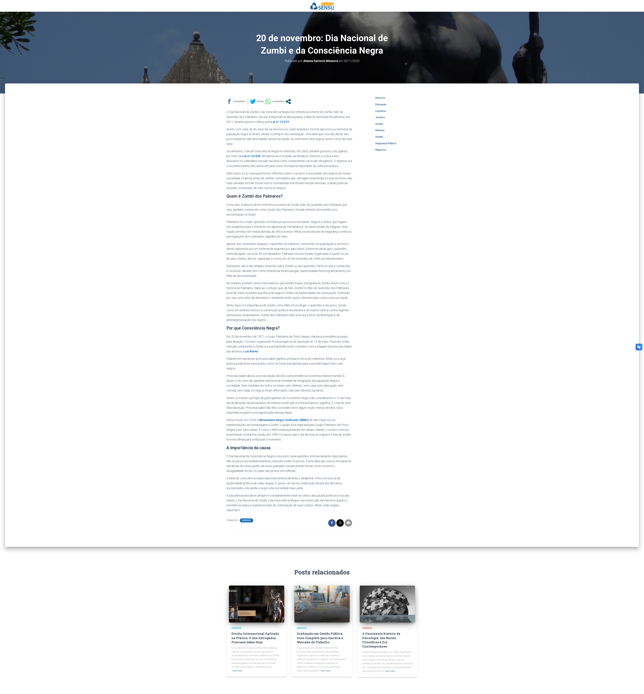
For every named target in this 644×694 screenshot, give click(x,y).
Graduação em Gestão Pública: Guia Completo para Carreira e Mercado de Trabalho (320, 638)
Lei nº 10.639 (251, 156)
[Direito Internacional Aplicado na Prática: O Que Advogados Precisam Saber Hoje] (256, 604)
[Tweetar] (257, 101)
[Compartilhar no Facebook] (235, 101)
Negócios (380, 149)
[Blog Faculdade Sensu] (322, 6)
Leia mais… (238, 670)
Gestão (379, 124)
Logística (380, 111)
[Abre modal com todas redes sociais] (288, 101)
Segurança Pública (385, 143)
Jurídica (380, 117)
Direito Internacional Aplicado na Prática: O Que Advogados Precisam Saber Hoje (255, 638)
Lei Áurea (251, 351)
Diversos (246, 520)
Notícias (380, 130)
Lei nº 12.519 (280, 122)
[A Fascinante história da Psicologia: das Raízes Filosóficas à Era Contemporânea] (387, 604)
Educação (380, 104)
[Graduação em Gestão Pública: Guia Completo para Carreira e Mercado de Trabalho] (322, 604)
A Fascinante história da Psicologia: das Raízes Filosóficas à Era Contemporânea (381, 640)
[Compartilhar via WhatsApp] (274, 101)
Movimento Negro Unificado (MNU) (284, 420)
